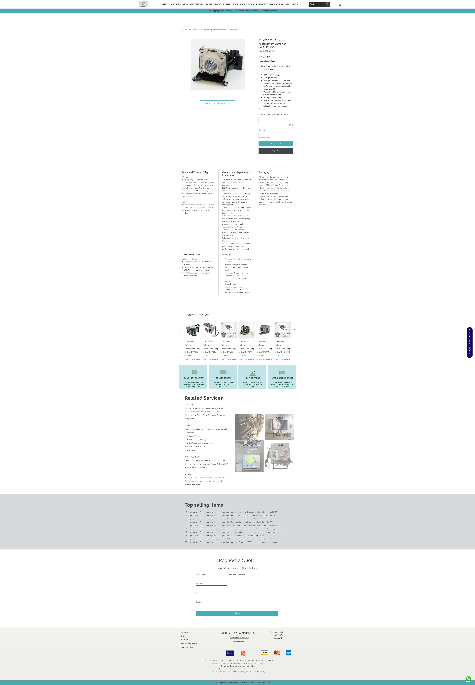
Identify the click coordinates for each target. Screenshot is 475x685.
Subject (199, 602)
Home (184, 29)
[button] (340, 4)
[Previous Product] (180, 329)
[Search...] (327, 4)
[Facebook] (223, 638)
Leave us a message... (237, 574)
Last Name (200, 583)
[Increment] (268, 135)
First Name (200, 574)
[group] (237, 340)
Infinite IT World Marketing (238, 632)
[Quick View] (193, 330)
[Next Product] (294, 329)
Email (198, 593)
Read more (263, 109)
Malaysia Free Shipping (267, 61)
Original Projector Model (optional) (273, 114)
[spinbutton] (264, 135)
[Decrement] (260, 135)
